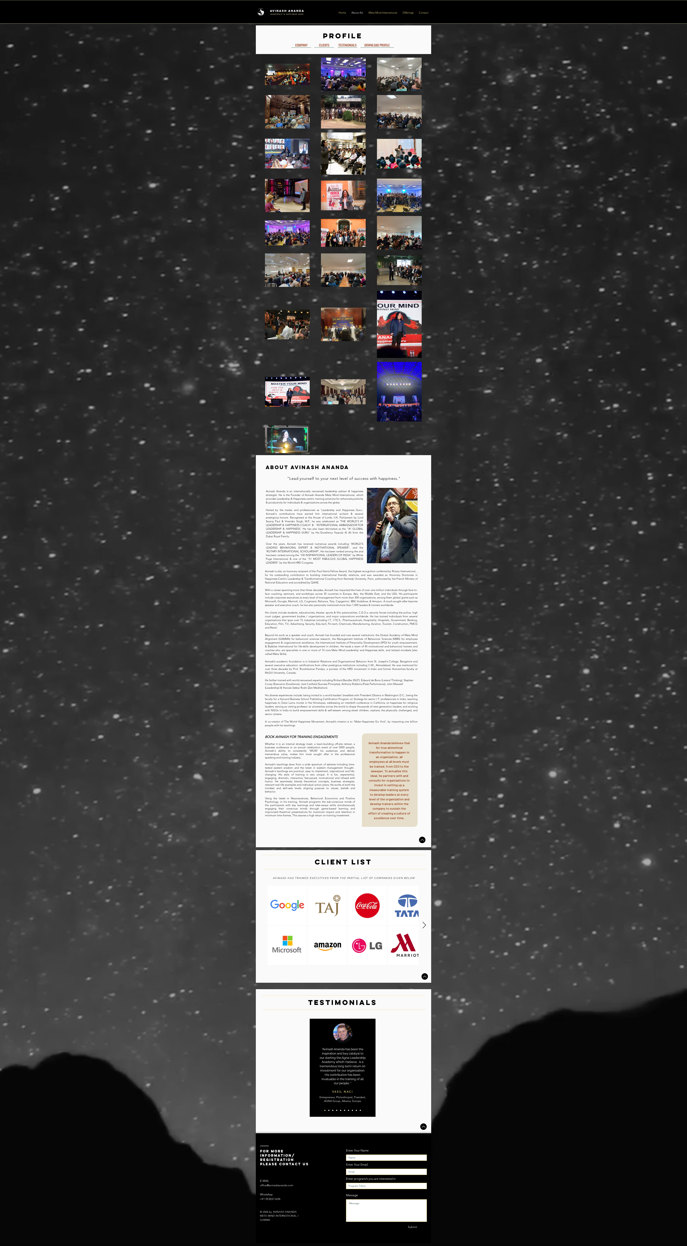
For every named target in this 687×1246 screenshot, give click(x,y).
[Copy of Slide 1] (328, 1110)
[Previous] (314, 1068)
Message (352, 1195)
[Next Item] (424, 925)
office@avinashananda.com (276, 1185)
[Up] (422, 840)
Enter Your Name (357, 1150)
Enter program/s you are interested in (371, 1178)
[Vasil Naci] (324, 1110)
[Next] (371, 1068)
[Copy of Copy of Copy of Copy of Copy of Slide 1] (352, 1110)
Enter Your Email (357, 1164)
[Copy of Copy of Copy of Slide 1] (344, 1110)
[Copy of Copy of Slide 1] (332, 1110)
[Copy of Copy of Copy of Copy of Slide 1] (348, 1110)
